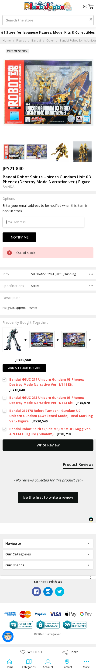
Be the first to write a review (48, 497)
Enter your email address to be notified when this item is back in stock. (45, 208)
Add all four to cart (24, 368)
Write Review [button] (48, 445)
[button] (91, 19)
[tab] (78, 465)
